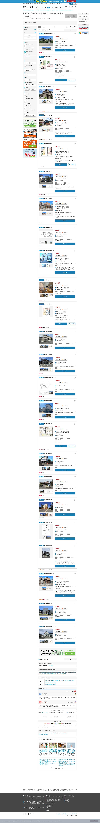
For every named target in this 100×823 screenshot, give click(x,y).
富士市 (69, 672)
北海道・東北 (26, 796)
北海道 (30, 796)
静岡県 (35, 802)
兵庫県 (33, 803)
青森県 (33, 796)
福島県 (30, 797)
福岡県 (30, 807)
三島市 (56, 672)
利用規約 (71, 813)
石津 (46, 680)
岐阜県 (33, 802)
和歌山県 (43, 803)
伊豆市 (58, 673)
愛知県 (30, 802)
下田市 (49, 673)
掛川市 (74, 672)
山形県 (43, 796)
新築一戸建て (53, 800)
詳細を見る (65, 50)
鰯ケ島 (67, 680)
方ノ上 (46, 684)
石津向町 (56, 680)
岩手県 (35, 796)
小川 (55, 684)
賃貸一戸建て (61, 796)
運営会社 (58, 813)
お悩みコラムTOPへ (57, 768)
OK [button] (94, 820)
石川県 (40, 801)
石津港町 (52, 680)
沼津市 (50, 672)
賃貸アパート (56, 796)
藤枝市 (40, 673)
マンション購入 (49, 799)
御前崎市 (61, 673)
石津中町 (49, 680)
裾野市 (52, 673)
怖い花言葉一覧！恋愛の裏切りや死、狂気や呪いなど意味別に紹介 (53, 750)
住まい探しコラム (49, 806)
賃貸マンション (50, 796)
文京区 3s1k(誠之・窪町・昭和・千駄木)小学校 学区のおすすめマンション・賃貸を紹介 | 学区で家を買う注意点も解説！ (67, 764)
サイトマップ (67, 801)
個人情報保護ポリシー (65, 813)
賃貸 (47, 796)
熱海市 (53, 672)
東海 (24, 802)
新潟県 (30, 801)
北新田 (49, 684)
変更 (35, 29)
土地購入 (48, 801)
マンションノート (45, 712)
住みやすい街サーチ (50, 805)
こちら (67, 712)
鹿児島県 (30, 808)
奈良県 (40, 803)
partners (23, 820)
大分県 (40, 807)
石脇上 (60, 680)
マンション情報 (49, 804)
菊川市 (64, 673)
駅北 (70, 680)
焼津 (49, 665)
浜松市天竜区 (46, 672)
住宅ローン (48, 807)
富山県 (38, 801)
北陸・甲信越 (26, 801)
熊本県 (38, 807)
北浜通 (52, 684)
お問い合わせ (67, 799)
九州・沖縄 (25, 807)
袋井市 (46, 673)
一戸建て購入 (49, 800)
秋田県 (40, 796)
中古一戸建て (58, 800)
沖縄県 (33, 808)
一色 (65, 680)
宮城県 (38, 796)
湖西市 (55, 673)
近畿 (24, 803)
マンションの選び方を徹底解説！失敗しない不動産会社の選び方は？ (62, 751)
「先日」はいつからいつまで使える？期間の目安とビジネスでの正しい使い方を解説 (71, 751)
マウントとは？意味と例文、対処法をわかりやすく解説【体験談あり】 (43, 751)
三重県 (38, 802)
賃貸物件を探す (27, 56)
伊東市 (63, 672)
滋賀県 (38, 803)
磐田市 (71, 672)
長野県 (35, 801)
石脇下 (63, 680)
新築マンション (54, 799)
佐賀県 (33, 807)
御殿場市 (43, 673)
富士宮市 (59, 672)
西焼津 (52, 665)
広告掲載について (67, 800)
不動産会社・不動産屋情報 (43, 734)
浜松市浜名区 (41, 672)
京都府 (35, 803)
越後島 (72, 680)
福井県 (43, 801)
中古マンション (59, 799)
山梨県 (33, 801)
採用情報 (75, 813)
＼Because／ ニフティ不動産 (69, 796)
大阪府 (30, 803)
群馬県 (30, 800)
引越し (48, 810)
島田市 (66, 672)
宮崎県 (43, 807)
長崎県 (35, 807)
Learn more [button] (61, 820)
